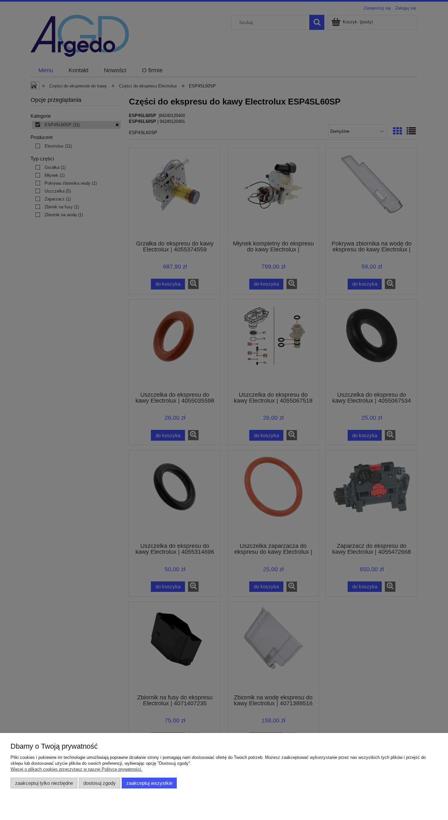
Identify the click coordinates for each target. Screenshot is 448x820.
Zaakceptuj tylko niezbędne (44, 783)
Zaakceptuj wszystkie (149, 783)
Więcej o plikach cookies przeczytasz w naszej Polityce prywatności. (76, 769)
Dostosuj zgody (99, 783)
